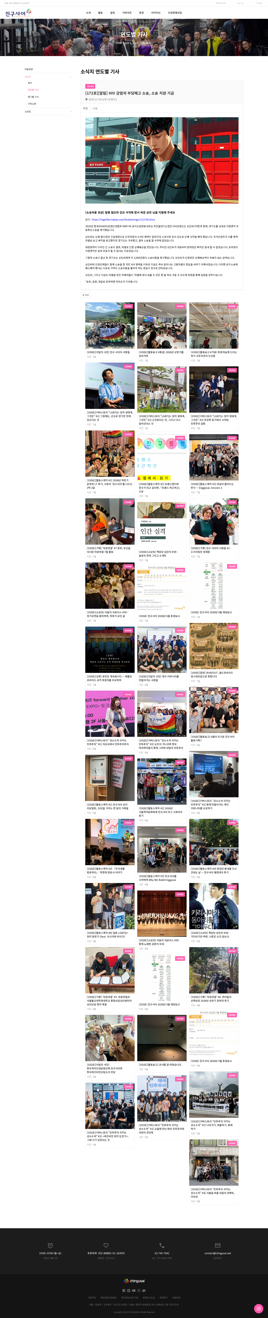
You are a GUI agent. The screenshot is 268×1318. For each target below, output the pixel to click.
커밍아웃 (127, 12)
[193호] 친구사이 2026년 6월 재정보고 (211, 612)
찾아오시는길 (149, 1297)
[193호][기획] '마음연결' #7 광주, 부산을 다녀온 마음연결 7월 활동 (108, 550)
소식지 (135, 43)
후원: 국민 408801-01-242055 (17, 3)
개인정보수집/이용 (129, 1297)
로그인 (241, 3)
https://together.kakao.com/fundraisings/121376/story (123, 219)
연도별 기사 (147, 43)
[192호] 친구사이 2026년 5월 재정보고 (159, 1004)
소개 (88, 12)
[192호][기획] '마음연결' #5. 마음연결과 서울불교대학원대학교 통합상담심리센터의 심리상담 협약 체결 (109, 1000)
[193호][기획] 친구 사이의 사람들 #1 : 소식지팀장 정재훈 (211, 550)
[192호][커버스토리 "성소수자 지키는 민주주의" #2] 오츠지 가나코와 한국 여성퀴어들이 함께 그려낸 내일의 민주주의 (161, 744)
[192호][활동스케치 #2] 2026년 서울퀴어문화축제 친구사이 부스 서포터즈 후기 (161, 811)
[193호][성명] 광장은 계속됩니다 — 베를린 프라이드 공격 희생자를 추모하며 (109, 678)
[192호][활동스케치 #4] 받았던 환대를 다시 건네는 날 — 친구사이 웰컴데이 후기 (214, 870)
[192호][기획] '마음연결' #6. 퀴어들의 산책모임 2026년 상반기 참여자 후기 (211, 998)
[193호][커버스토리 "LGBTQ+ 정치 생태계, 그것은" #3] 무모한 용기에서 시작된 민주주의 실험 (214, 419)
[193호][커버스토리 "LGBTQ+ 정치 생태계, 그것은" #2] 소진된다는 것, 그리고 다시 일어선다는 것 (162, 419)
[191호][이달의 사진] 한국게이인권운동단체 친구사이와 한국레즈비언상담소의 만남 (104, 1068)
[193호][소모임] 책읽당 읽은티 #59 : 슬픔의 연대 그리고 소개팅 (158, 553)
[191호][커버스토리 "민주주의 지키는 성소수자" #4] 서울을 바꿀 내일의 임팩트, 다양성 (213, 1192)
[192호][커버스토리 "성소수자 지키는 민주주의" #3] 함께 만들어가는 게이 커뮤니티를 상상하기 (210, 804)
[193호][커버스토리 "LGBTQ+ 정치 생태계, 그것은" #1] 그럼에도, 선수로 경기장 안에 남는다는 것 (110, 416)
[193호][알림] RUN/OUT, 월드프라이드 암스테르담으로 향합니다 (212, 674)
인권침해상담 (175, 12)
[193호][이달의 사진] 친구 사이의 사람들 (108, 352)
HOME (118, 43)
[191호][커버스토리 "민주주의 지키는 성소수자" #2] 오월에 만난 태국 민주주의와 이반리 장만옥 (161, 1128)
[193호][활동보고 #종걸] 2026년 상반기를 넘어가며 (161, 354)
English (222, 3)
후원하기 (164, 1297)
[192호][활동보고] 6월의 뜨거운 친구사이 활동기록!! (212, 738)
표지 (30, 82)
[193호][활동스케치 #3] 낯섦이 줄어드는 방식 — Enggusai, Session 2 (212, 485)
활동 (100, 12)
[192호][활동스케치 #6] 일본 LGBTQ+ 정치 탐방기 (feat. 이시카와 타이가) (107, 934)
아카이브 (156, 12)
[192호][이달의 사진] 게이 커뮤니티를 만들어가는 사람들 (159, 678)
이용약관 (92, 1297)
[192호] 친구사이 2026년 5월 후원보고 (211, 1061)
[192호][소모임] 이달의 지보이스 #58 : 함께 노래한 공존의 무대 (159, 942)
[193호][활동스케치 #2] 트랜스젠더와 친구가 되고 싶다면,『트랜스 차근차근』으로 (160, 487)
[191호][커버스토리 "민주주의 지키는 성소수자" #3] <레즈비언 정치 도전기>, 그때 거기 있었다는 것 (108, 1136)
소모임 (48, 111)
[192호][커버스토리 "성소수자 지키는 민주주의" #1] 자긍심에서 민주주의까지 (108, 742)
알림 (112, 12)
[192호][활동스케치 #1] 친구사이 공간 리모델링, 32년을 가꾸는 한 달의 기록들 (107, 806)
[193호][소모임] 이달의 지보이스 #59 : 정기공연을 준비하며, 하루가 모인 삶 (107, 614)
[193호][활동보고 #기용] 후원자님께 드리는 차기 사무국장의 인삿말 (214, 354)
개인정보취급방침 (108, 1297)
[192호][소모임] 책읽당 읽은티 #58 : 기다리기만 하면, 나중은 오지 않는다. (210, 934)
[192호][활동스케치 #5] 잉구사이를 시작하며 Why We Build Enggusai (157, 878)
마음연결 (29, 69)
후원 (141, 12)
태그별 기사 (33, 96)
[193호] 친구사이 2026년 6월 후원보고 (159, 616)
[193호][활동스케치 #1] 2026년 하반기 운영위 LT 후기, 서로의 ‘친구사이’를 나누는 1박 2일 (109, 483)
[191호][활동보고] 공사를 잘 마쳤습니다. (160, 1064)
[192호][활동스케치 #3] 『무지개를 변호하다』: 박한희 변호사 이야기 (106, 870)
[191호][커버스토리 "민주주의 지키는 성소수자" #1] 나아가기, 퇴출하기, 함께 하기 (211, 1125)
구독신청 (32, 103)
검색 (260, 3)
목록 (87, 295)
